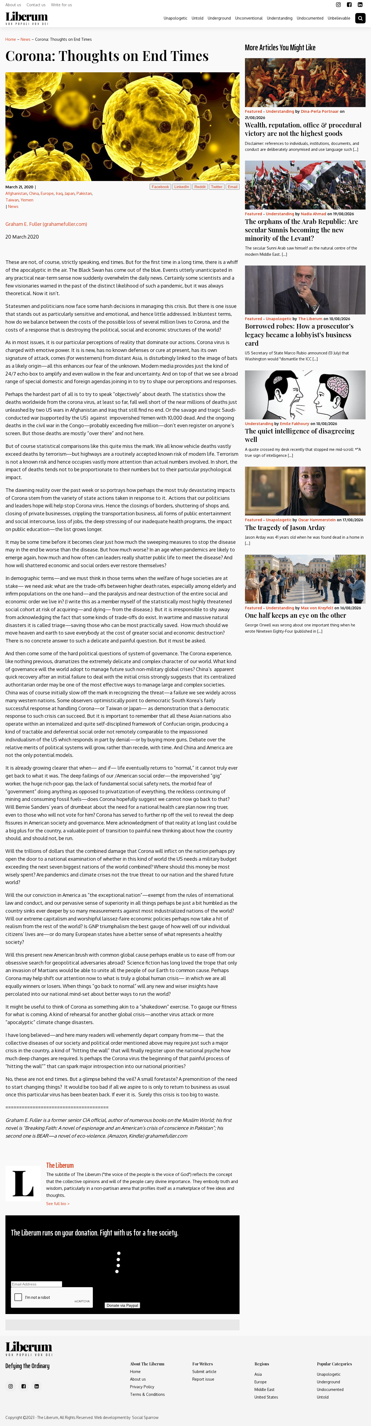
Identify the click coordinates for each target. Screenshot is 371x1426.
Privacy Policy (142, 1386)
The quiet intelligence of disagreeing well (300, 435)
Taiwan (12, 199)
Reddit (200, 187)
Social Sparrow (145, 1417)
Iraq (59, 193)
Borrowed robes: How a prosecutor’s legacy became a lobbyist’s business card (299, 334)
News (25, 39)
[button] (360, 18)
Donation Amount (122, 1247)
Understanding (280, 18)
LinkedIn (181, 187)
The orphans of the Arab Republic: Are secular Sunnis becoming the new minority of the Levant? (301, 229)
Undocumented (310, 18)
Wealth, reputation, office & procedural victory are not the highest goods (303, 129)
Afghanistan (16, 193)
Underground (219, 18)
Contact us (36, 4)
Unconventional (249, 18)
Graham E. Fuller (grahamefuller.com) (46, 224)
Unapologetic (175, 18)
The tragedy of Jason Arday (285, 527)
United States (266, 1397)
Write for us (61, 4)
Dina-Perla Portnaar (320, 111)
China (34, 193)
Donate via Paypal (122, 1305)
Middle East (264, 1389)
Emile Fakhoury (294, 423)
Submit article (204, 1371)
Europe (47, 193)
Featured (253, 111)
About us (13, 4)
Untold (197, 18)
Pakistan (84, 193)
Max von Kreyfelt (317, 608)
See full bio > (58, 1203)
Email (232, 187)
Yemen (27, 199)
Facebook (160, 187)
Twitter (216, 187)
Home (10, 39)
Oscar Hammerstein (317, 519)
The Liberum (60, 1165)
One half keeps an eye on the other (295, 615)
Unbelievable (339, 18)
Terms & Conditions (147, 1394)
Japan (70, 193)
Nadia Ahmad (313, 213)
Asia (258, 1374)
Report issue (203, 1379)
